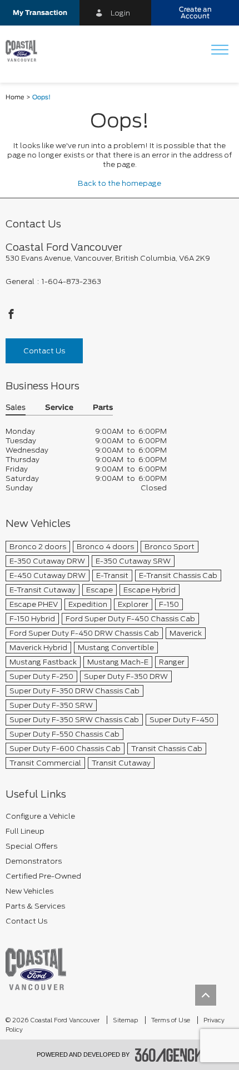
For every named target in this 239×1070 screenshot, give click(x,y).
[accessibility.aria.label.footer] (169, 1055)
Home (15, 97)
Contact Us (44, 351)
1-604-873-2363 (71, 281)
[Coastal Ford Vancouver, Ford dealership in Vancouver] (26, 51)
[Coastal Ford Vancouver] (36, 969)
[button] (39, 13)
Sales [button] (16, 408)
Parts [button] (103, 408)
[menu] (219, 51)
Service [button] (59, 408)
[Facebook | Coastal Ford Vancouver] (11, 317)
